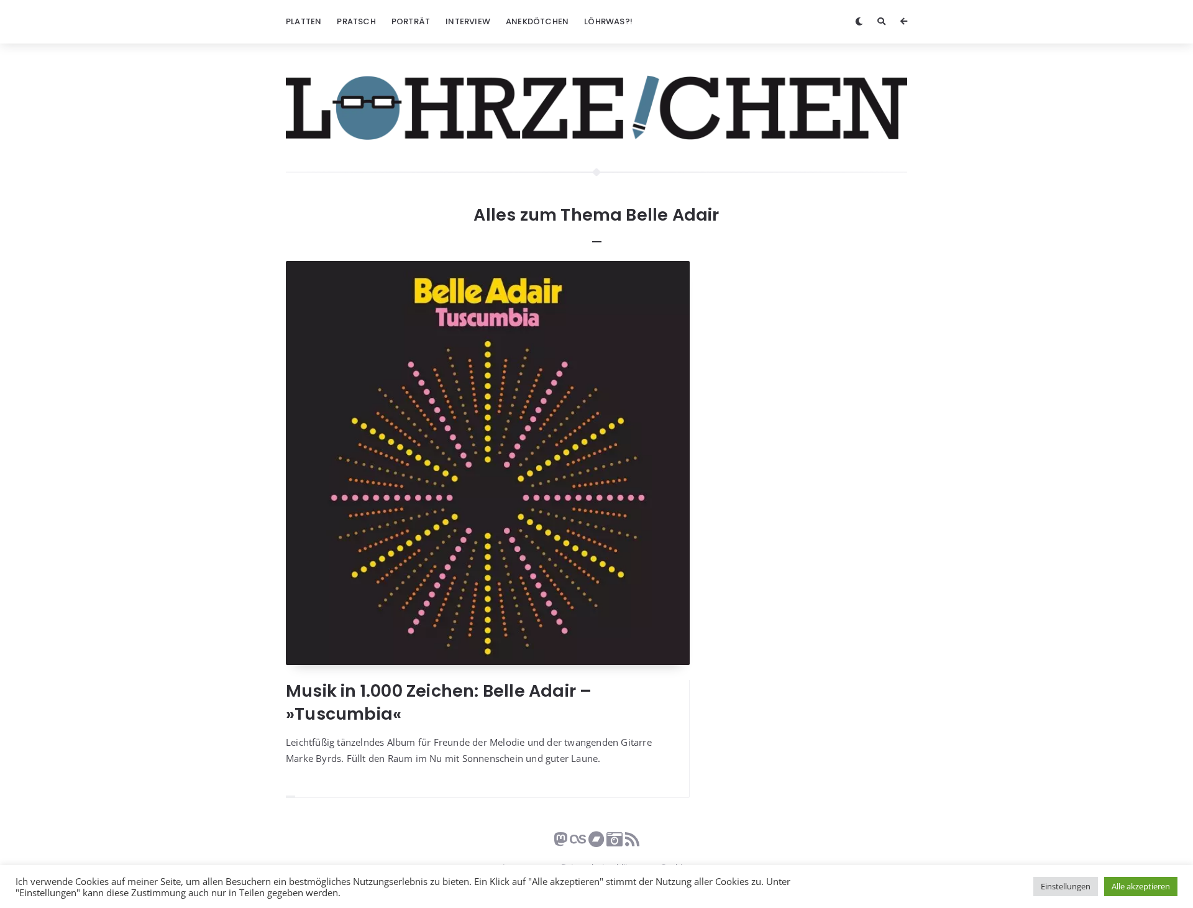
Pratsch (356, 21)
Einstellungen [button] (1065, 886)
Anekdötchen (537, 21)
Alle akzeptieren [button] (1141, 886)
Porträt (410, 21)
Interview (468, 21)
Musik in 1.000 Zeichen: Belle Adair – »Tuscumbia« (439, 702)
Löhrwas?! (608, 21)
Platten (303, 21)
